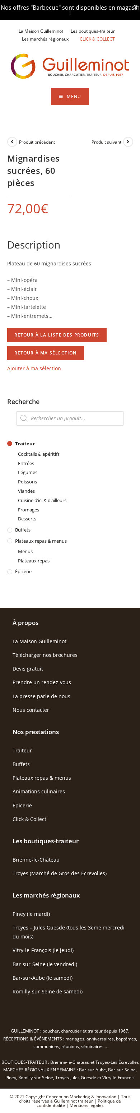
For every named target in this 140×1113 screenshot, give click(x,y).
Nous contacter (31, 709)
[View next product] (128, 142)
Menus (25, 551)
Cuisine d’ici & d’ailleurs (42, 500)
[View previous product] (12, 142)
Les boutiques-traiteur (93, 31)
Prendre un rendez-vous (42, 682)
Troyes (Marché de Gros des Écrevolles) (60, 873)
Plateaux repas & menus (41, 541)
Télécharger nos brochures (45, 654)
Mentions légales (87, 1105)
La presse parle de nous (41, 696)
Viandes (26, 491)
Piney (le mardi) (31, 913)
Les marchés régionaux (45, 39)
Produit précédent (37, 142)
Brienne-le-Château (36, 859)
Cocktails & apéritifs (39, 454)
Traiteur (25, 443)
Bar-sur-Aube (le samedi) (43, 977)
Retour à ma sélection (45, 353)
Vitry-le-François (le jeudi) (43, 950)
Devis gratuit (28, 668)
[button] (34, 368)
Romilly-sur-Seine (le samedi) (48, 991)
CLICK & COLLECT (97, 39)
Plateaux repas (34, 560)
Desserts (27, 518)
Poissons (27, 481)
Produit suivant (106, 142)
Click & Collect (29, 819)
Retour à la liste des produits (56, 335)
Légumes (27, 472)
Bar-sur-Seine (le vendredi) (45, 964)
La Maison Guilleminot (41, 31)
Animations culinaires (39, 791)
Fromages (28, 509)
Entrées (26, 463)
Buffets (23, 530)
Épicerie (23, 571)
